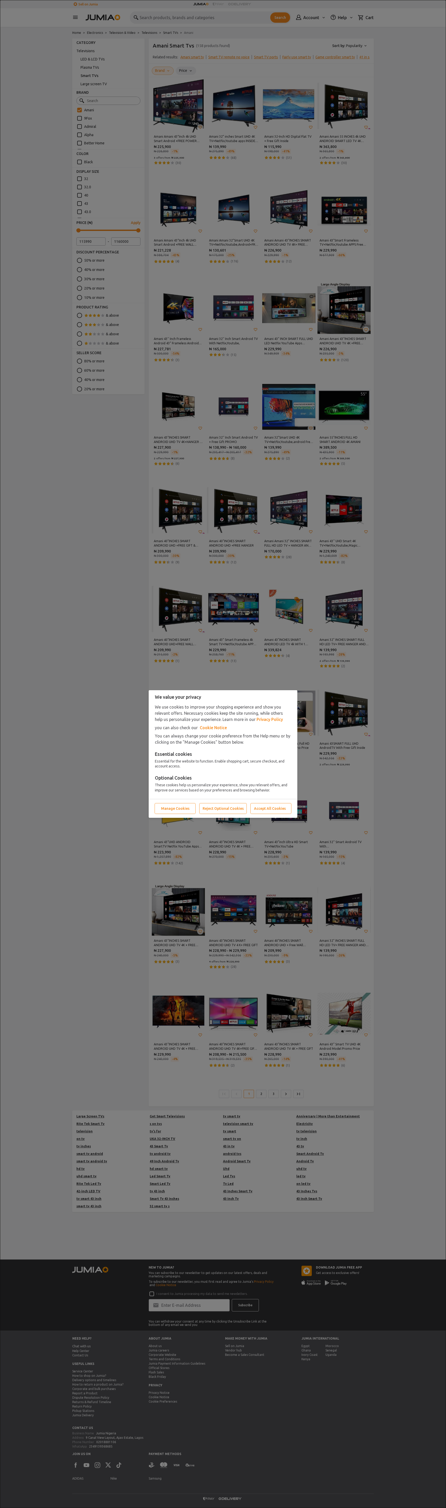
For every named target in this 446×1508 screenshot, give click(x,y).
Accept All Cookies (270, 808)
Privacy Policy (270, 719)
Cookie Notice (213, 727)
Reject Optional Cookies (223, 808)
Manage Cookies (175, 808)
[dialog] (223, 754)
